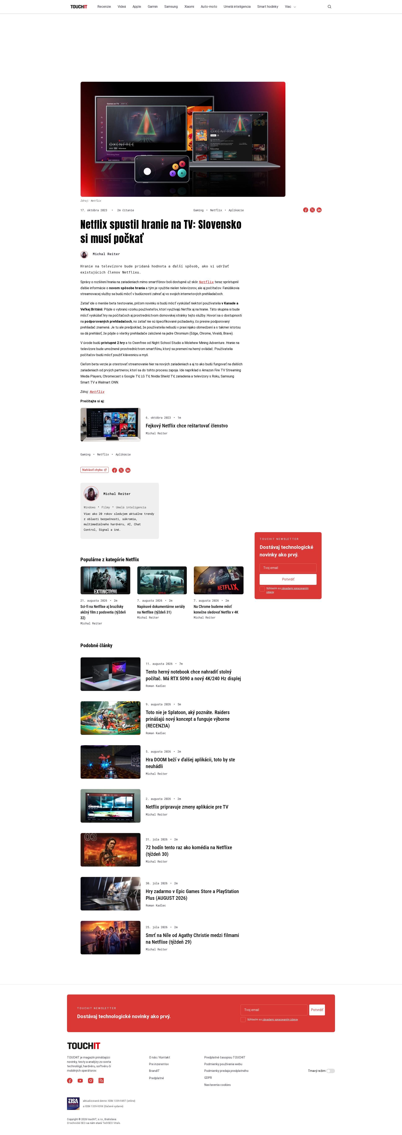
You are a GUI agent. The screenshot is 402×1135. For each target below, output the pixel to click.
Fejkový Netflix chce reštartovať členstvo (187, 426)
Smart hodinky (267, 7)
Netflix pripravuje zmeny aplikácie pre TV (187, 807)
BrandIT (154, 1070)
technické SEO (78, 1123)
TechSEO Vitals (111, 1123)
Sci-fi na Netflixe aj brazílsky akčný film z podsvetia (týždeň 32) (103, 612)
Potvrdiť (288, 579)
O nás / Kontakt (159, 1057)
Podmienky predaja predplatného (226, 1070)
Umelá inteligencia (237, 7)
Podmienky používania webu (223, 1064)
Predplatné (156, 1078)
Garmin (153, 7)
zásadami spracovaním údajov (280, 1019)
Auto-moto (209, 7)
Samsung (171, 7)
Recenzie (104, 7)
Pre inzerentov (159, 1064)
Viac (288, 7)
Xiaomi (189, 7)
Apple (137, 7)
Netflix (206, 282)
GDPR (208, 1077)
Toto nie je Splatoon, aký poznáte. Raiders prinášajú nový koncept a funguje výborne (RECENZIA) (188, 719)
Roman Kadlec (156, 685)
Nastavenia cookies (217, 1084)
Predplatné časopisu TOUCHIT (224, 1057)
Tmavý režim (317, 1070)
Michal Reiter (106, 254)
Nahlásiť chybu (92, 470)
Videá (122, 7)
